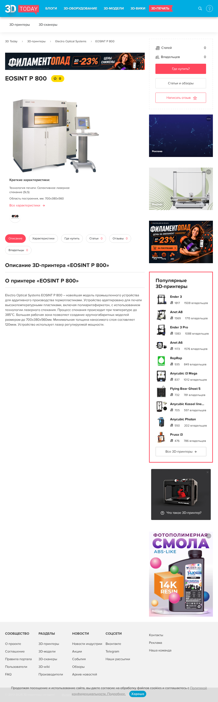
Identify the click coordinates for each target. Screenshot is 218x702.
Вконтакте (113, 644)
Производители (51, 674)
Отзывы (120, 238)
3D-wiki (44, 667)
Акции (77, 651)
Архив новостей (84, 674)
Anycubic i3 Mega (183, 373)
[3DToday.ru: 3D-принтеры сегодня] (22, 11)
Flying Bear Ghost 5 (185, 389)
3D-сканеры (48, 25)
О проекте (13, 644)
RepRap (176, 358)
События (79, 659)
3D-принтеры (19, 25)
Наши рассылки (118, 659)
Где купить (72, 238)
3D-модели (47, 651)
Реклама (13, 64)
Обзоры (78, 667)
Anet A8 (176, 312)
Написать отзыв (178, 98)
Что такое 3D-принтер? (183, 513)
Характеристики (43, 238)
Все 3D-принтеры (178, 451)
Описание (15, 238)
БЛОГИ (51, 8)
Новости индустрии (87, 644)
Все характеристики (24, 205)
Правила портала (18, 659)
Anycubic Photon (183, 419)
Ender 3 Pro (179, 327)
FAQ (8, 674)
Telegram (112, 651)
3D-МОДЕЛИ (114, 8)
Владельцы (18, 250)
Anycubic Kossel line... (187, 404)
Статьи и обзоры (181, 83)
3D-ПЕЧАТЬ (160, 8)
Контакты (156, 635)
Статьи (96, 238)
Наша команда (160, 650)
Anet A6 (176, 342)
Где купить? (181, 69)
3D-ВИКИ (138, 8)
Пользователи (16, 667)
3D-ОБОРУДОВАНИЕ (80, 8)
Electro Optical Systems (70, 41)
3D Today (11, 41)
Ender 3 (176, 297)
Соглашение (15, 651)
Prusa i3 (176, 434)
